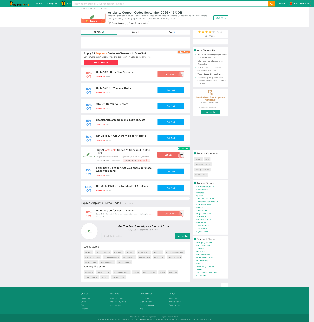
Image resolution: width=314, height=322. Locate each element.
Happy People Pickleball (175, 252)
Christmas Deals (116, 298)
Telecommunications (203, 164)
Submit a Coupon (147, 305)
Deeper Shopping (103, 272)
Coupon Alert (145, 298)
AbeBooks (173, 272)
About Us (173, 298)
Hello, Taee (158, 252)
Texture (162, 272)
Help (142, 308)
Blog (83, 305)
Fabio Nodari (159, 257)
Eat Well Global (91, 262)
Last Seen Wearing (103, 252)
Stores (39, 3)
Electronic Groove (174, 257)
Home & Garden (201, 175)
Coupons (84, 308)
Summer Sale (115, 305)
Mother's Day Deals (118, 302)
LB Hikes (88, 252)
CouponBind (142, 319)
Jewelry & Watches (202, 169)
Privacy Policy (175, 302)
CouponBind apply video (213, 74)
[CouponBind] (21, 3)
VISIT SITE (221, 18)
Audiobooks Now (149, 272)
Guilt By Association (92, 257)
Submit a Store (146, 302)
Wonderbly (89, 272)
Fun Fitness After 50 (111, 257)
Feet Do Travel (144, 257)
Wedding (198, 159)
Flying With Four (129, 257)
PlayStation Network (121, 272)
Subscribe (182, 236)
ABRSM (136, 272)
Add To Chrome (100, 62)
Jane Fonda (118, 252)
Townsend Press (91, 277)
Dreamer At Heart (107, 262)
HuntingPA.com (144, 252)
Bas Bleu (105, 277)
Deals (68, 3)
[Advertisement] (135, 42)
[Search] (271, 3)
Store (207, 159)
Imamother (130, 252)
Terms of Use (174, 305)
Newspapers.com (118, 277)
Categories (52, 3)
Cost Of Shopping (124, 262)
